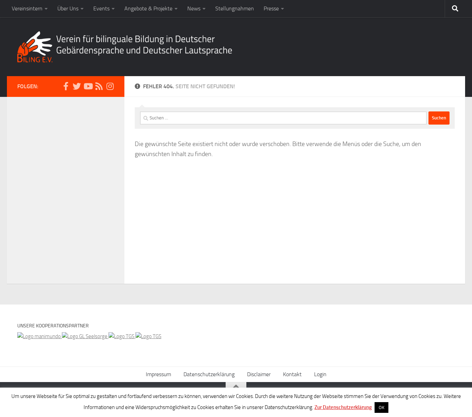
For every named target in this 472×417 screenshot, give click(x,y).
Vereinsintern (27, 8)
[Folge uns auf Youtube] (88, 86)
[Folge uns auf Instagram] (110, 86)
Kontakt (292, 374)
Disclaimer (259, 374)
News (193, 8)
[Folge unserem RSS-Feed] (99, 86)
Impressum (158, 374)
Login (320, 374)
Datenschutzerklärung (209, 374)
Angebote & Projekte (148, 8)
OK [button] (381, 407)
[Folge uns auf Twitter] (77, 86)
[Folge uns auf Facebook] (66, 86)
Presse (271, 8)
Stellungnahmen (234, 8)
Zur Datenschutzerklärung (343, 407)
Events (101, 8)
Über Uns (67, 8)
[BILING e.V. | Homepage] (124, 46)
